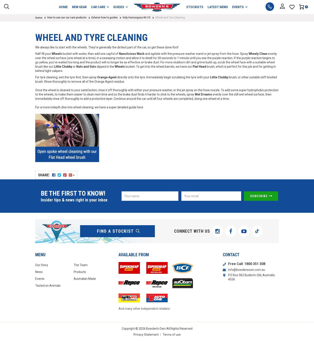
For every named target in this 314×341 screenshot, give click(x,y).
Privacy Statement (146, 334)
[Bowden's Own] (157, 7)
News (39, 272)
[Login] (282, 7)
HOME (63, 7)
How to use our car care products (67, 17)
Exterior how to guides (104, 17)
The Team (81, 265)
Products (80, 272)
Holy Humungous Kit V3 (136, 17)
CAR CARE (98, 7)
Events (39, 278)
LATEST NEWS (218, 7)
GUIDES (118, 7)
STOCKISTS (194, 7)
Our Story (41, 265)
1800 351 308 (254, 264)
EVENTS (238, 7)
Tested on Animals (47, 285)
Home (38, 17)
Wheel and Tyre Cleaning (170, 17)
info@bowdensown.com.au (246, 269)
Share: (44, 175)
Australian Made (85, 278)
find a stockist (115, 231)
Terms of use (172, 334)
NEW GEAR (79, 7)
